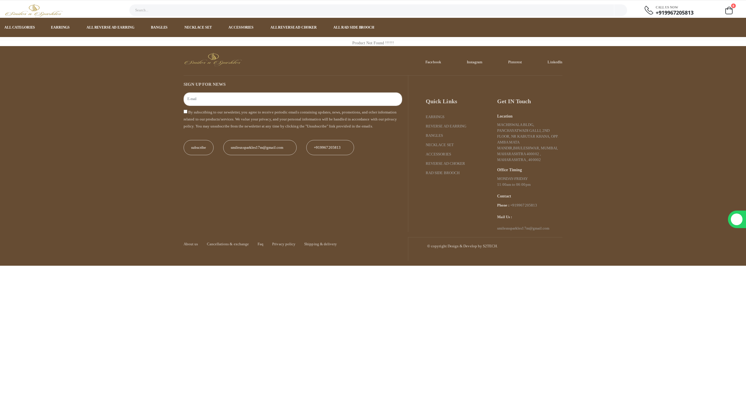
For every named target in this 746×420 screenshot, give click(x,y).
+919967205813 (675, 12)
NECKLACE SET (198, 27)
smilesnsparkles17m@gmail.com (523, 228)
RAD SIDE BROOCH (443, 173)
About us (191, 244)
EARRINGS (61, 27)
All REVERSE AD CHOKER (293, 27)
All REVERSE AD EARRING (111, 27)
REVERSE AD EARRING (446, 126)
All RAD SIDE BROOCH (354, 27)
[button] (733, 10)
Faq (260, 244)
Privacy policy (283, 244)
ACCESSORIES (241, 27)
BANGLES (159, 27)
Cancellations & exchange (228, 244)
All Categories (19, 27)
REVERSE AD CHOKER (445, 163)
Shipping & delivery (320, 244)
